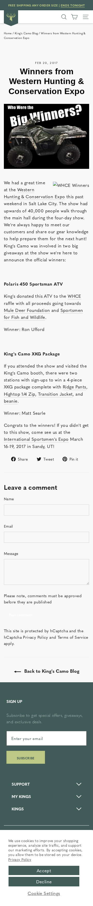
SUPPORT (21, 784)
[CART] (74, 16)
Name (9, 498)
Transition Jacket (55, 394)
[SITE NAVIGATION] (85, 16)
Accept (44, 870)
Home (8, 33)
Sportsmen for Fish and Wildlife (43, 313)
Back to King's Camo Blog (51, 671)
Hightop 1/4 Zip (19, 394)
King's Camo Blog (26, 33)
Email (8, 526)
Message (11, 553)
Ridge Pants (74, 387)
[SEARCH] (63, 16)
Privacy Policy (19, 859)
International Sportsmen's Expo (36, 439)
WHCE (74, 296)
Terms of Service (73, 637)
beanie (11, 401)
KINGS (18, 808)
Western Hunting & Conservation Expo (34, 193)
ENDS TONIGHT (73, 5)
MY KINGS (21, 796)
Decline (44, 881)
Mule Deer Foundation (27, 310)
